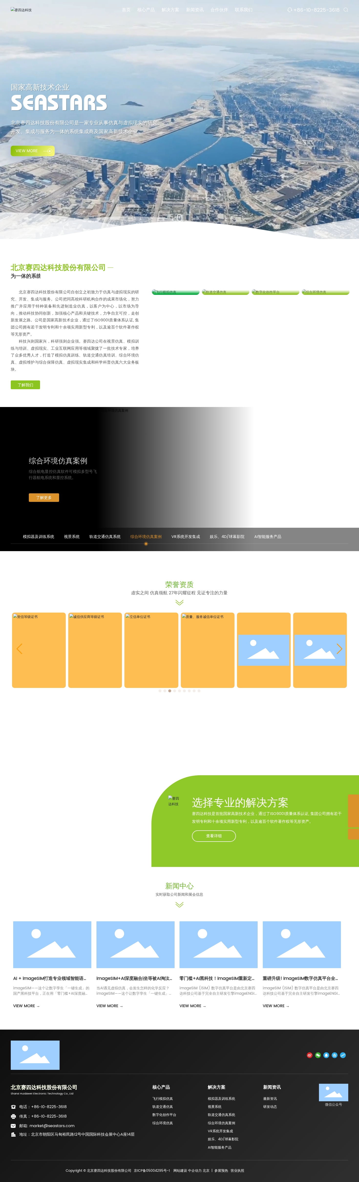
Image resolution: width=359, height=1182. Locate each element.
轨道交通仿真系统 (221, 1115)
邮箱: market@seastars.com (46, 1126)
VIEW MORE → (26, 1006)
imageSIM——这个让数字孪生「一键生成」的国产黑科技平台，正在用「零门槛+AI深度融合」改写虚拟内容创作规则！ (51, 993)
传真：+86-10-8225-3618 (43, 1116)
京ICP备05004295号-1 (152, 1170)
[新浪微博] (310, 1055)
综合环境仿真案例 (221, 1123)
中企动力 (195, 1170)
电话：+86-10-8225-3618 (43, 1107)
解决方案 (216, 1087)
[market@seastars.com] (353, 800)
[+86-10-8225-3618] (353, 810)
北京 (206, 1170)
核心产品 (161, 1087)
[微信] (318, 1055)
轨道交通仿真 (162, 1107)
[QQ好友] (326, 1055)
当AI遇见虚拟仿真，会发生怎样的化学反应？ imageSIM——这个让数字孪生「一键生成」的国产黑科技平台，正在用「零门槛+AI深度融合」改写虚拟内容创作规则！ (134, 996)
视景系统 (215, 1107)
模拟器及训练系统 (221, 1099)
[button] (159, 690)
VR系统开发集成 (220, 1131)
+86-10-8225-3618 (316, 10)
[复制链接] (343, 1055)
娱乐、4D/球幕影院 (223, 1139)
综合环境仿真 (162, 1123)
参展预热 (221, 1170)
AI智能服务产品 (220, 1147)
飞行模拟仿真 (162, 1099)
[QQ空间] (335, 1055)
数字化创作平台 (164, 1115)
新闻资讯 (272, 1087)
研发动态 (270, 1107)
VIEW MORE (27, 150)
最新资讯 (270, 1099)
